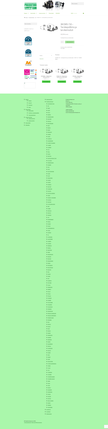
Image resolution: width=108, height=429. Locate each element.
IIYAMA (49, 208)
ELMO (49, 173)
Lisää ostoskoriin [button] (46, 81)
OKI (48, 278)
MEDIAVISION (50, 254)
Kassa (29, 107)
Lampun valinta (31, 120)
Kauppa (25, 13)
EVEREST (49, 184)
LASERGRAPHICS (51, 228)
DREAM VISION (50, 162)
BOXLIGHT (50, 132)
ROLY (49, 328)
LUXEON (49, 243)
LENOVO (49, 232)
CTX (48, 149)
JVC (48, 217)
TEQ (49, 370)
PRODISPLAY (50, 311)
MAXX (49, 252)
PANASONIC (50, 287)
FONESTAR (50, 189)
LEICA (49, 230)
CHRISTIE (50, 138)
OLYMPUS (49, 280)
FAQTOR (49, 186)
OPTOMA (49, 282)
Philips (49, 293)
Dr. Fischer (50, 160)
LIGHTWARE (50, 239)
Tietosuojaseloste (31, 115)
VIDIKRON (50, 389)
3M (35, 17)
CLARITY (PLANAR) (51, 143)
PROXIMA (49, 320)
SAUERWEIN (50, 344)
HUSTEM (49, 202)
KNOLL (49, 221)
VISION (49, 394)
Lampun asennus (42, 13)
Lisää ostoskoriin (69, 42)
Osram (49, 285)
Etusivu (26, 17)
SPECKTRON (50, 361)
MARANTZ (50, 245)
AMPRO (49, 114)
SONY (49, 359)
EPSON (49, 180)
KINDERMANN (50, 219)
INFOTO (49, 213)
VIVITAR (49, 396)
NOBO (49, 276)
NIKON (49, 274)
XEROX (49, 403)
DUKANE (49, 165)
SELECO (49, 350)
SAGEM (49, 333)
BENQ (49, 130)
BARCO (49, 127)
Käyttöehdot (32, 13)
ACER (49, 110)
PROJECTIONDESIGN (52, 313)
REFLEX (49, 324)
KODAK (49, 223)
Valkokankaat (49, 413)
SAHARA (49, 337)
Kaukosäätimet (49, 99)
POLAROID (50, 304)
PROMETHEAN (51, 317)
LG (48, 234)
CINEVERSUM (50, 141)
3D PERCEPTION (51, 103)
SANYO (49, 341)
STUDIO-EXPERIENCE (52, 363)
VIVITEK (49, 398)
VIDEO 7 (49, 387)
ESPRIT (49, 182)
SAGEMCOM (50, 335)
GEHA (49, 195)
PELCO (49, 291)
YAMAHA (49, 405)
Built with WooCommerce (37, 422)
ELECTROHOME (51, 171)
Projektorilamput (31, 17)
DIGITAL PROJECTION (52, 158)
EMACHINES (50, 178)
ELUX (49, 175)
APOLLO (49, 121)
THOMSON (50, 372)
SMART (49, 357)
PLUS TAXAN (50, 302)
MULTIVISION (50, 267)
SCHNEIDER (50, 348)
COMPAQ (49, 147)
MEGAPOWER (50, 261)
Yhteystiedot (51, 13)
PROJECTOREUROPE (52, 315)
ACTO (49, 112)
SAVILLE (49, 346)
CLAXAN (49, 145)
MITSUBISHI (50, 265)
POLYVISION (50, 306)
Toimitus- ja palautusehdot (33, 112)
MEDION (49, 256)
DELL (49, 151)
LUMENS (49, 241)
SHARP (49, 352)
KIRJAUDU (58, 13)
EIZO (49, 169)
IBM (48, 206)
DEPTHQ (49, 156)
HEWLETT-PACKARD (52, 197)
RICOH (49, 326)
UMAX (49, 381)
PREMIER (49, 309)
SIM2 (49, 355)
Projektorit (48, 409)
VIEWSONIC (50, 392)
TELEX (49, 368)
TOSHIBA (49, 374)
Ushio (49, 383)
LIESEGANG (50, 237)
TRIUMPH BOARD (51, 376)
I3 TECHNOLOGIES (51, 204)
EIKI (48, 167)
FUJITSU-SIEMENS (51, 193)
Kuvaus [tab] (41, 55)
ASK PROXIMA (50, 123)
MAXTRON (50, 250)
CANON (49, 134)
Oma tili (30, 102)
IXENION (49, 215)
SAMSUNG (50, 339)
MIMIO (49, 263)
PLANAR (49, 300)
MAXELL (49, 248)
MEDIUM (49, 258)
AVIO (49, 125)
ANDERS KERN (50, 117)
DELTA (49, 154)
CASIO (49, 136)
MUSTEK (49, 269)
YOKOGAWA (50, 407)
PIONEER (49, 298)
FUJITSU (49, 191)
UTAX (49, 385)
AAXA (49, 108)
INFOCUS (49, 210)
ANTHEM (49, 119)
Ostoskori (30, 105)
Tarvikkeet (48, 411)
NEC (48, 272)
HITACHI (49, 199)
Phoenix (49, 296)
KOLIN (49, 226)
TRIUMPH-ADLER (51, 379)
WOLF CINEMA (50, 400)
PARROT (49, 289)
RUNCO (49, 330)
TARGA (49, 365)
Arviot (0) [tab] (41, 58)
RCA (48, 322)
